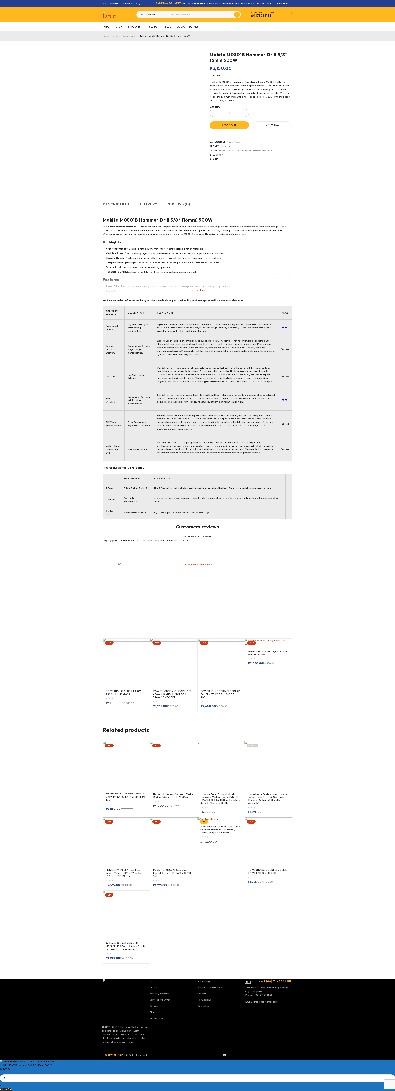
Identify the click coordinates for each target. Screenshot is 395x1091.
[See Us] (121, 1047)
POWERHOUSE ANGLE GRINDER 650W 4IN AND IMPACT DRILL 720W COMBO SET (172, 694)
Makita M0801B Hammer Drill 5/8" (254, 150)
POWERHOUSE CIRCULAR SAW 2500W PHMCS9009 (124, 693)
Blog (138, 3)
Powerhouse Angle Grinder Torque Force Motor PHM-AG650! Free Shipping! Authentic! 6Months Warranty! (267, 798)
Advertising (204, 981)
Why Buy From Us (159, 993)
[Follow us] (130, 1047)
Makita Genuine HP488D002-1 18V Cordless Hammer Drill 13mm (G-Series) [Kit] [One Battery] (220, 829)
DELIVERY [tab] (147, 204)
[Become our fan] (105, 1047)
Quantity (215, 106)
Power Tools (128, 35)
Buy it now (272, 125)
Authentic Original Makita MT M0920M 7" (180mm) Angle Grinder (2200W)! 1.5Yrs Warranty (126, 946)
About (153, 981)
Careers (154, 1005)
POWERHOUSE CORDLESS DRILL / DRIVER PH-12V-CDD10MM (268, 871)
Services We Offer (160, 999)
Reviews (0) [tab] (178, 204)
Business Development (210, 987)
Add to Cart (6, 1089)
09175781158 (261, 16)
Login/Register (283, 14)
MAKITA (226, 146)
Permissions (156, 1018)
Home (106, 35)
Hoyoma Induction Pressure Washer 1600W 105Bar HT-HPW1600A (173, 795)
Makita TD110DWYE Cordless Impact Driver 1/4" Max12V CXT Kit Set (172, 872)
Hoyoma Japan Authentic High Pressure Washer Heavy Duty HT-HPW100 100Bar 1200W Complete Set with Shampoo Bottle (220, 798)
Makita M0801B (226, 150)
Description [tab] (116, 204)
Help (105, 3)
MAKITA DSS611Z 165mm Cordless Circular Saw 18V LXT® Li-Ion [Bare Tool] (126, 796)
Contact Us (127, 3)
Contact (154, 987)
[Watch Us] (113, 1047)
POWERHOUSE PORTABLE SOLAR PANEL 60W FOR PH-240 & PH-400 (220, 694)
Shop (115, 35)
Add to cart (229, 125)
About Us (114, 3)
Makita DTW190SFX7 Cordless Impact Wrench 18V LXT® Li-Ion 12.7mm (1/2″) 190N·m (124, 872)
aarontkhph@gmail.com (264, 1001)
